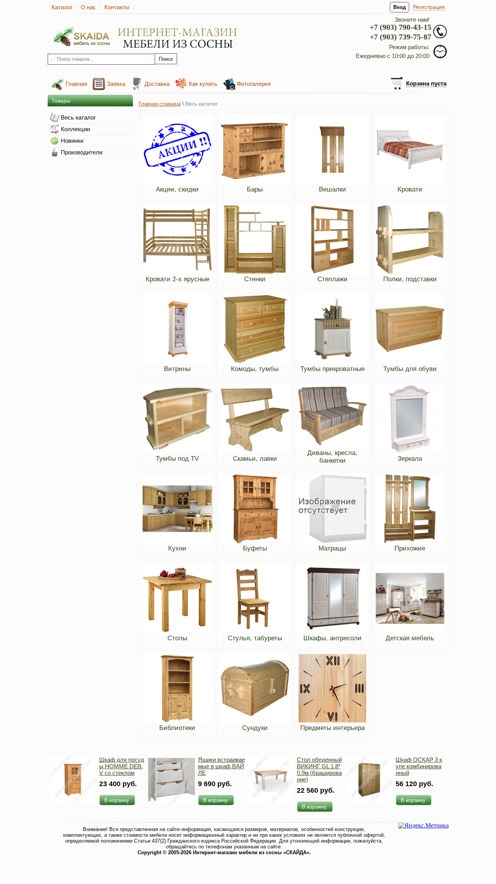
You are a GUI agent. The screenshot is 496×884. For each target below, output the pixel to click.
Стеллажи (332, 279)
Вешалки (332, 189)
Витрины (177, 369)
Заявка (116, 83)
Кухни (177, 548)
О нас (88, 7)
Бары (255, 189)
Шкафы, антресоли (332, 638)
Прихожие (409, 548)
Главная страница (160, 104)
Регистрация (429, 7)
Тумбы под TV (177, 458)
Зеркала (410, 458)
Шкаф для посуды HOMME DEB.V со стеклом (121, 766)
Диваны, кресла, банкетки (332, 456)
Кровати (410, 189)
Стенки (254, 279)
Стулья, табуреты (255, 638)
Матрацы (332, 548)
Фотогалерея (254, 83)
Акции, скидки (177, 189)
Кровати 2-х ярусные (177, 279)
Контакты (116, 7)
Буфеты (255, 548)
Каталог (62, 7)
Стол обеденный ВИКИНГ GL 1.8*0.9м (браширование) (319, 769)
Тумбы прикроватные (332, 369)
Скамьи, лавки (255, 458)
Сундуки (255, 728)
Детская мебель (410, 638)
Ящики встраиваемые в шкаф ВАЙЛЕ (221, 766)
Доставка (157, 83)
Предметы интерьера (332, 728)
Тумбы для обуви (410, 369)
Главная (76, 83)
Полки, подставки (410, 279)
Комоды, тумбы (255, 369)
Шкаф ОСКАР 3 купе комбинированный (419, 766)
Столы (177, 638)
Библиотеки (177, 728)
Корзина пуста (426, 83)
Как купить (203, 83)
